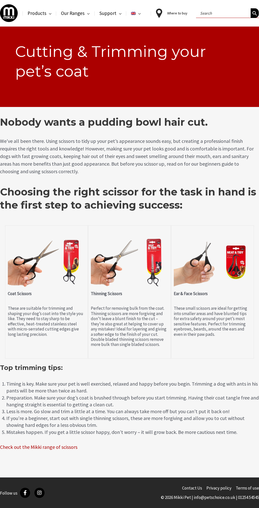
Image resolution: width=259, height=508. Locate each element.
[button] (48, 13)
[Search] (255, 13)
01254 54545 (248, 497)
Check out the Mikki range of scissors (38, 447)
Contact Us (192, 488)
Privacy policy (218, 488)
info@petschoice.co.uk (214, 497)
